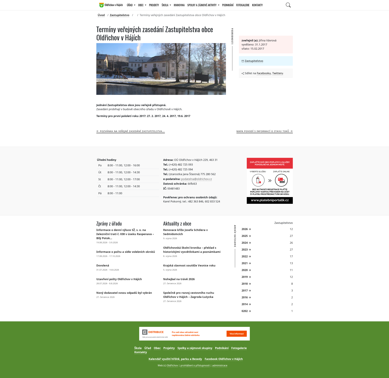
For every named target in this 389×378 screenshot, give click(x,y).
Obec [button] (141, 5)
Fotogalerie (242, 5)
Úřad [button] (130, 5)
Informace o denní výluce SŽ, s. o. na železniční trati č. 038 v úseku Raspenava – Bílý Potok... (125, 234)
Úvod (101, 15)
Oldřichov (172, 365)
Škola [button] (165, 5)
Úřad (147, 348)
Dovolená (102, 265)
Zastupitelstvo (119, 15)
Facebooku (264, 73)
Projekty (154, 5)
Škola (138, 348)
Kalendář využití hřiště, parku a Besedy (175, 359)
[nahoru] (382, 371)
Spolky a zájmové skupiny (194, 348)
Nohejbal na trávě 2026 (179, 279)
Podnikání (227, 5)
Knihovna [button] (179, 5)
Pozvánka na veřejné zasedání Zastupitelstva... (132, 131)
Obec (157, 348)
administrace (219, 365)
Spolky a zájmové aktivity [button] (202, 5)
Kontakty (257, 5)
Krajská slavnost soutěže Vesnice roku (189, 265)
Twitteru (277, 73)
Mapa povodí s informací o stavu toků (262, 131)
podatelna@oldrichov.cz (196, 179)
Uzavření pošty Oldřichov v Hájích (119, 279)
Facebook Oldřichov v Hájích (224, 359)
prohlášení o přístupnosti (195, 365)
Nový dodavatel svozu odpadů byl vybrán (124, 293)
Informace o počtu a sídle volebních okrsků (125, 252)
